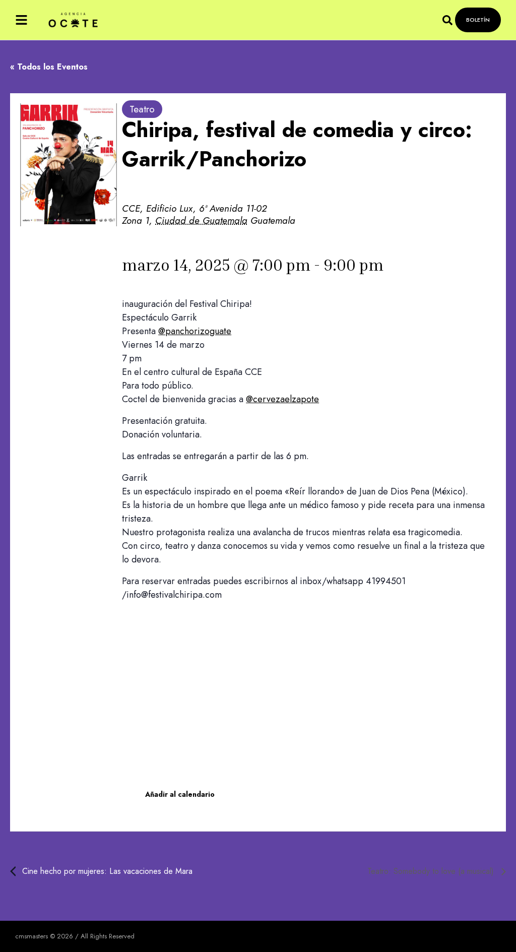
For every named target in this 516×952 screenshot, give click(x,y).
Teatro (142, 109)
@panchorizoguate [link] (194, 331)
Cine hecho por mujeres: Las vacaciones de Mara (106, 871)
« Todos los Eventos (49, 67)
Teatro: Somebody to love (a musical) (431, 871)
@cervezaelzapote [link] (282, 399)
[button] (21, 20)
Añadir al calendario (180, 794)
